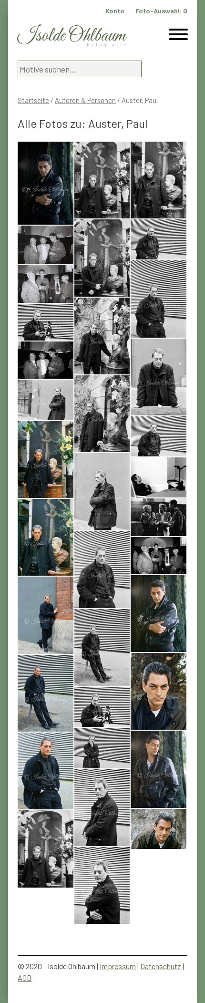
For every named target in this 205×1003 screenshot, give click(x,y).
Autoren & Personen (85, 100)
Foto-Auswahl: (161, 11)
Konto (114, 11)
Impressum (118, 966)
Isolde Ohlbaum (71, 36)
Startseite (33, 100)
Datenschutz (160, 966)
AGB (24, 977)
